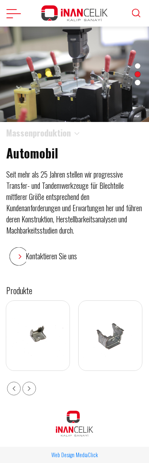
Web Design (62, 455)
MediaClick (87, 455)
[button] (138, 66)
